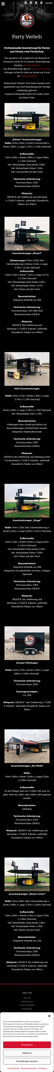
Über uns (27, 993)
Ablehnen (27, 1053)
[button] (49, 1016)
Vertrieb (27, 998)
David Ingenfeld (29, 76)
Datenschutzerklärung (29, 1068)
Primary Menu (3, 3)
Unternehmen (27, 1002)
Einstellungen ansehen (27, 1061)
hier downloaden (31, 65)
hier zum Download (40, 69)
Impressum (43, 1068)
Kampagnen (27, 1009)
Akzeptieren (27, 1045)
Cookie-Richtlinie (14, 1068)
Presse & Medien (27, 1005)
